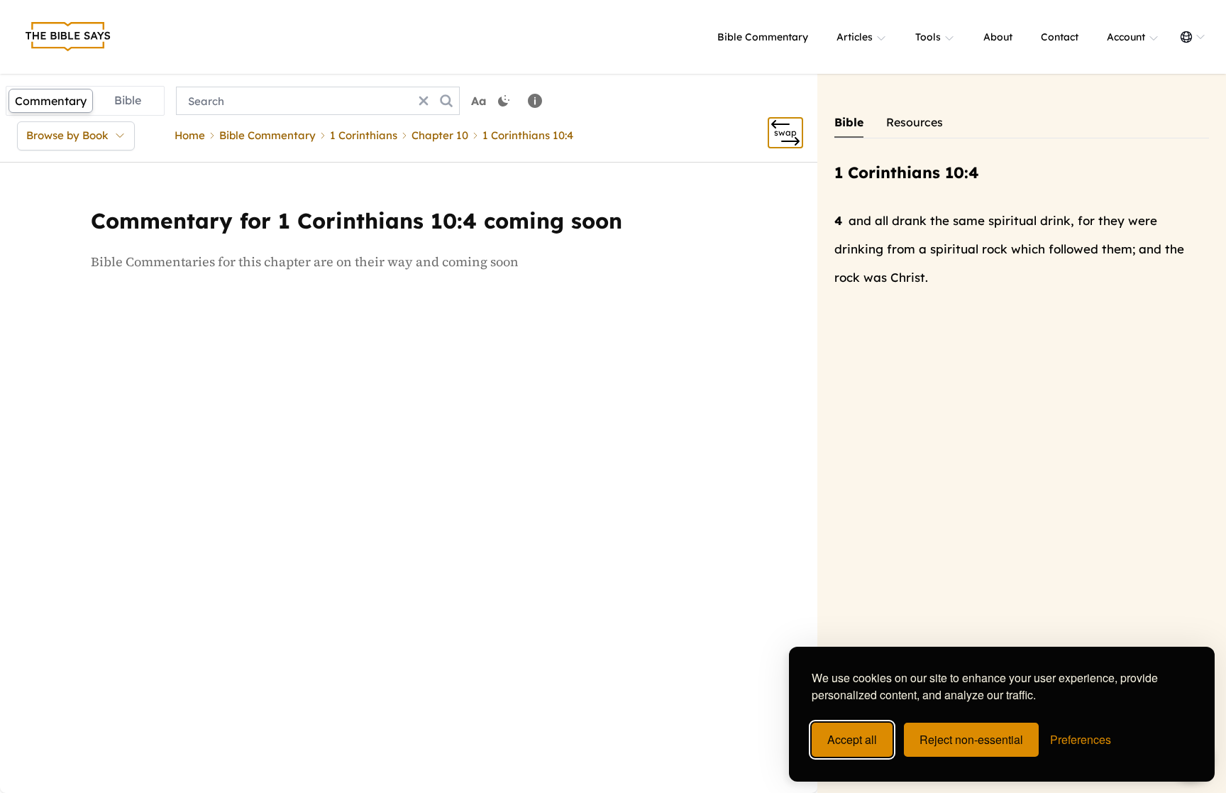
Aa (479, 101)
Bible (127, 100)
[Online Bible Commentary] (68, 37)
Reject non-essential (971, 739)
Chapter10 (440, 135)
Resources (914, 122)
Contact (1059, 37)
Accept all (852, 739)
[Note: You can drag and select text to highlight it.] (535, 101)
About (997, 37)
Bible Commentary (762, 37)
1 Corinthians (363, 135)
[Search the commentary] (446, 101)
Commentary (51, 101)
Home (190, 135)
